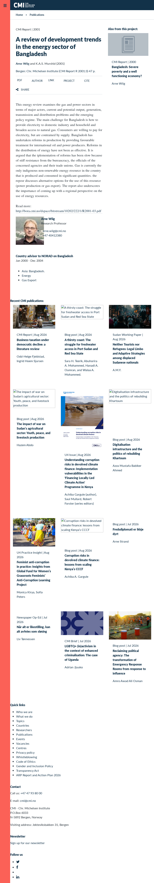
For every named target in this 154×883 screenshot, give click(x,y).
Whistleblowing (26, 757)
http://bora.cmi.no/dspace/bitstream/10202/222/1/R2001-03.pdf (58, 210)
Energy (26, 275)
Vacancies (22, 743)
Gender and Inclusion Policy (34, 766)
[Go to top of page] (145, 875)
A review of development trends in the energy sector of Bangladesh (58, 46)
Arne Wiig (22, 63)
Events (20, 739)
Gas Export (29, 280)
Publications (37, 15)
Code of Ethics (25, 761)
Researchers (24, 730)
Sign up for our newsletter (27, 843)
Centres (21, 748)
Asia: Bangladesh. (33, 271)
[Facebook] (18, 867)
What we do (24, 716)
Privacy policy (25, 752)
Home (19, 15)
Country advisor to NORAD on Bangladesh (44, 256)
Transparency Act (27, 770)
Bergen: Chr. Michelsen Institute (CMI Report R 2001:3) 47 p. (55, 71)
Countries (22, 725)
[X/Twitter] (18, 862)
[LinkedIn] (18, 877)
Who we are (24, 712)
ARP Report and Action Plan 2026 (38, 775)
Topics (20, 721)
